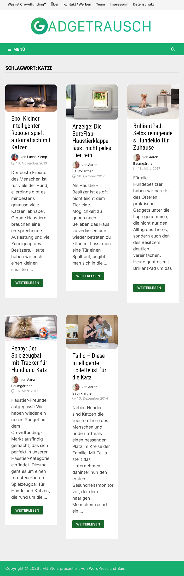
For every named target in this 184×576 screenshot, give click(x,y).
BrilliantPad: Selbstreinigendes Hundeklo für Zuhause (152, 137)
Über (55, 4)
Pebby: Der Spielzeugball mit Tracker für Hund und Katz (29, 359)
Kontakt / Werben (77, 4)
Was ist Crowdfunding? (27, 4)
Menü (19, 49)
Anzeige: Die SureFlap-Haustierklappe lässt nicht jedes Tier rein (91, 141)
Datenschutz (143, 4)
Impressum (119, 4)
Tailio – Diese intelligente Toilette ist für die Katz (89, 366)
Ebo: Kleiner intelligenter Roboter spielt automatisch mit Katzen (31, 133)
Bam (121, 568)
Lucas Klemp (37, 157)
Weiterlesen (28, 283)
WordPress (98, 568)
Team (100, 4)
